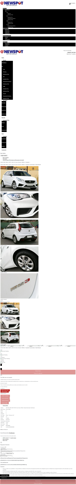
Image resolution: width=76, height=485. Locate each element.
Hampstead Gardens (11, 18)
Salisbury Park (10, 14)
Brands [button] (5, 8)
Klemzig (9, 13)
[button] (38, 466)
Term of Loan (2, 453)
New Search (5, 158)
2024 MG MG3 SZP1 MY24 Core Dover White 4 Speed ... (15, 162)
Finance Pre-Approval (38, 483)
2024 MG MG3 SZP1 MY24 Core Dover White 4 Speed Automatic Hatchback (20, 164)
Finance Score (38, 480)
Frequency (2, 447)
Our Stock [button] (5, 28)
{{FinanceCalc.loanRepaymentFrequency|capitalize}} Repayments (12, 450)
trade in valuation (5, 395)
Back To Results (6, 157)
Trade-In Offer (4, 402)
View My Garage (13, 160)
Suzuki (7, 24)
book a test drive (5, 398)
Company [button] (5, 136)
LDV (7, 12)
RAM (7, 20)
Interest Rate (2, 454)
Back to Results (4, 391)
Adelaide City (10, 17)
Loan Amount (2, 448)
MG (4, 76)
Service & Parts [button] (7, 35)
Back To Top (5, 440)
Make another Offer (5, 390)
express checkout (5, 400)
